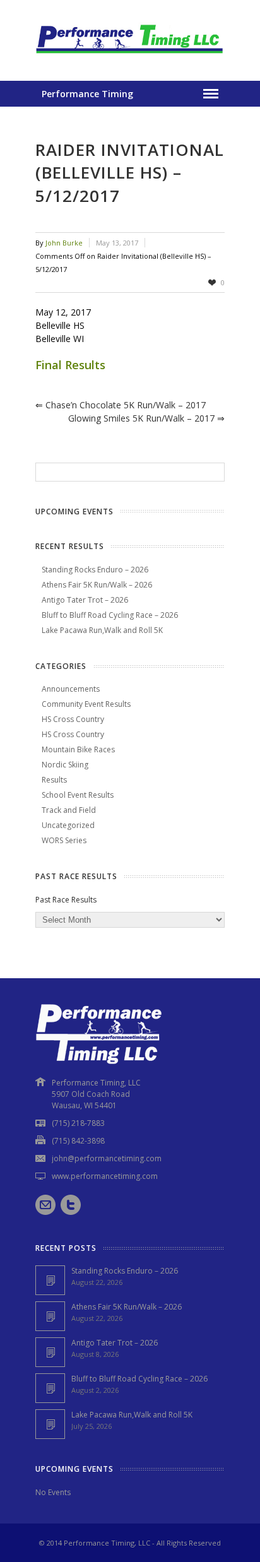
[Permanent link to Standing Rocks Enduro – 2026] (50, 1280)
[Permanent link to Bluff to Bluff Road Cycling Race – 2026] (50, 1388)
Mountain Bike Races (78, 749)
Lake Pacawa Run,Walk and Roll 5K (102, 630)
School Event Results (78, 795)
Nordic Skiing (65, 764)
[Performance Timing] (130, 55)
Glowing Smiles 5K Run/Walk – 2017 (146, 418)
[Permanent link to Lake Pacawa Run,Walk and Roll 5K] (50, 1424)
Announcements (71, 688)
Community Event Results (86, 704)
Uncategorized (68, 825)
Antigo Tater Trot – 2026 (85, 600)
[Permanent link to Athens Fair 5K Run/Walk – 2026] (50, 1316)
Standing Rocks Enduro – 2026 (95, 569)
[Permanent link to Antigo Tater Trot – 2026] (50, 1352)
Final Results (70, 364)
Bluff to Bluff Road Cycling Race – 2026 (110, 615)
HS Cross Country (73, 719)
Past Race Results (66, 899)
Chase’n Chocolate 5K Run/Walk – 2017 (120, 405)
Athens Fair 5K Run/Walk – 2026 (97, 584)
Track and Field (69, 810)
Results (54, 779)
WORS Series (64, 840)
